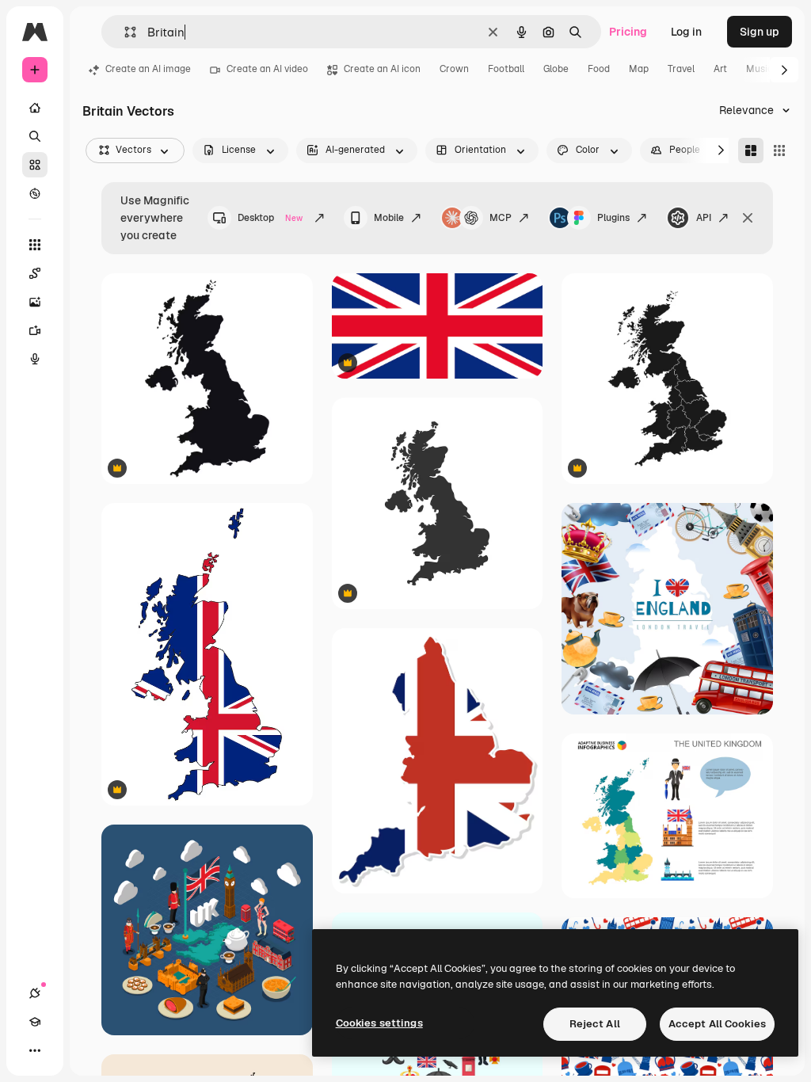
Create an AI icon (382, 69)
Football (506, 69)
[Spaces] (35, 273)
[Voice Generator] (35, 358)
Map (639, 69)
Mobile (389, 217)
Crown (454, 69)
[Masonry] (750, 150)
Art (720, 69)
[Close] (747, 217)
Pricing (628, 32)
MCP (500, 217)
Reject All (594, 1024)
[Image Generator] (35, 301)
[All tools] (35, 244)
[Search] (35, 136)
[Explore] (35, 193)
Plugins (613, 217)
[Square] (779, 150)
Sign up (759, 32)
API (703, 217)
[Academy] (35, 1021)
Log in (686, 32)
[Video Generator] (35, 330)
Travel (681, 69)
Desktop (270, 217)
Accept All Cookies (717, 1024)
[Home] (35, 107)
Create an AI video (267, 69)
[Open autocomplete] (124, 32)
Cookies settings (379, 1023)
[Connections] (35, 993)
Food (599, 69)
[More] (35, 1050)
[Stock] (35, 164)
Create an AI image (148, 69)
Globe (556, 69)
